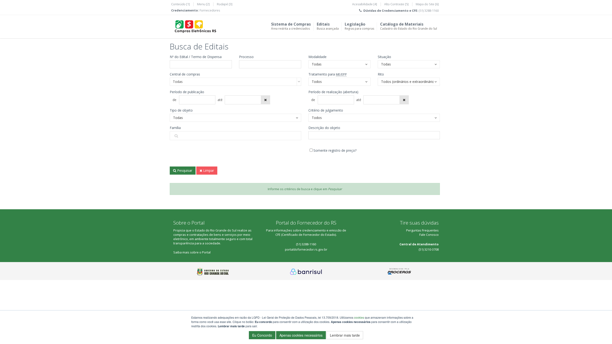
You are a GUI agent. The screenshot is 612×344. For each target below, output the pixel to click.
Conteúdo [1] (180, 4)
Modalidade (317, 56)
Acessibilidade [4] (364, 4)
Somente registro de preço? (334, 150)
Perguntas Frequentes (422, 230)
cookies (359, 317)
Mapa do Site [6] (427, 4)
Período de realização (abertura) (333, 92)
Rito (381, 74)
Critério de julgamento (325, 110)
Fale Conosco (429, 234)
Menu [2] (203, 4)
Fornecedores (210, 10)
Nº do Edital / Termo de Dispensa (196, 56)
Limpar (208, 170)
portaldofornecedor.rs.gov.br (306, 249)
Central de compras (185, 74)
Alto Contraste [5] (396, 4)
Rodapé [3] (224, 4)
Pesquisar (184, 170)
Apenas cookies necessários (300, 335)
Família (175, 127)
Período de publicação (187, 92)
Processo (246, 56)
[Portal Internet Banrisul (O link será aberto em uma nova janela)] (306, 271)
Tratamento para (327, 74)
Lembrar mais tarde (345, 335)
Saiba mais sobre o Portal (192, 252)
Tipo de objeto (181, 110)
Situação (384, 56)
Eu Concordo (262, 335)
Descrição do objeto (324, 127)
